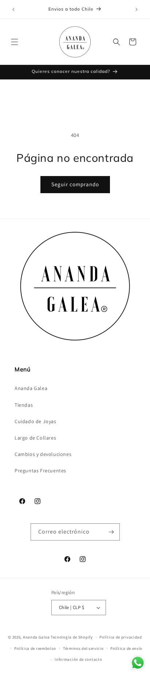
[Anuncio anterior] (13, 9)
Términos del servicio (83, 648)
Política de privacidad (120, 637)
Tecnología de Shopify (72, 637)
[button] (15, 42)
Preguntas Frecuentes (40, 470)
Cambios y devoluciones (43, 454)
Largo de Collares (35, 437)
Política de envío (126, 648)
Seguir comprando (75, 184)
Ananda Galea (31, 388)
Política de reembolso (35, 648)
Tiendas (24, 405)
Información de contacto (78, 659)
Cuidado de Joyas (35, 421)
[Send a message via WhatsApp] (137, 662)
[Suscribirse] (111, 532)
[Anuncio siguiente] (137, 9)
